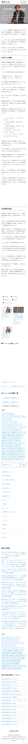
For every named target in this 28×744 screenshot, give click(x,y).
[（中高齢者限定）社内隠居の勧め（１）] (6, 330)
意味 (11, 446)
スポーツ (4, 516)
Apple (11, 414)
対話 (18, 440)
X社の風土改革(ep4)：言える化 (9, 688)
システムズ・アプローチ (9, 421)
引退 (2, 19)
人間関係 (14, 432)
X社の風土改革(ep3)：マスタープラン (10, 685)
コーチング (6, 419)
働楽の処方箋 (16, 17)
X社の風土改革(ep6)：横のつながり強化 (11, 694)
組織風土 (5, 454)
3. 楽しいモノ (4, 500)
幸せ (4, 443)
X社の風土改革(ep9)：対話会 (8, 703)
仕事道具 (4, 504)
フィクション (17, 424)
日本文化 (12, 448)
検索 (24, 464)
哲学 (19, 438)
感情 (18, 446)
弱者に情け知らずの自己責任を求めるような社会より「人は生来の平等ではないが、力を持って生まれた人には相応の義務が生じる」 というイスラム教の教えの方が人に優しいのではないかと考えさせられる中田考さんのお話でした (13, 625)
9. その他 (3, 537)
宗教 (12, 440)
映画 (4, 451)
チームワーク (6, 424)
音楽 (12, 459)
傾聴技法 (5, 438)
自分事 (15, 456)
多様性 (5, 440)
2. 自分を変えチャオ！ (8, 17)
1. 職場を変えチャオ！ (6, 472)
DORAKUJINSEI (7, 736)
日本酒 (20, 448)
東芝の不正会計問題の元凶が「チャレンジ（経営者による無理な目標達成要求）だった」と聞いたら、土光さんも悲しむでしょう (13, 577)
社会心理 (21, 451)
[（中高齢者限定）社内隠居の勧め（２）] (6, 310)
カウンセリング (19, 416)
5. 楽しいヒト (4, 533)
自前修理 (4, 524)
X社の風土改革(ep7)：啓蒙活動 (9, 697)
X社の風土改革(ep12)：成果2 (8, 712)
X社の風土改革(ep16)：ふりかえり (10, 724)
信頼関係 (19, 435)
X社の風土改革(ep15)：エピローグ (10, 721)
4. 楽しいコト (4, 508)
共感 (13, 438)
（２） (3, 40)
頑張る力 (19, 459)
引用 (10, 443)
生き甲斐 (6, 19)
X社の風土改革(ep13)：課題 (8, 715)
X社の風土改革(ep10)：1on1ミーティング (11, 706)
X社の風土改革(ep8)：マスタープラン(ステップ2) (13, 700)
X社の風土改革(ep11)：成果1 (8, 709)
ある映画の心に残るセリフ (8, 512)
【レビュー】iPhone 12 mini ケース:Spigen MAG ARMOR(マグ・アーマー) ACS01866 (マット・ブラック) (13, 571)
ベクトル (5, 427)
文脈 (4, 448)
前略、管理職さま (6, 475)
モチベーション (7, 430)
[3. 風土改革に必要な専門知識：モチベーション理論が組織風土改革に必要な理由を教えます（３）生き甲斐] (18, 310)
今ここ (22, 432)
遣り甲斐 (5, 459)
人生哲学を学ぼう (6, 492)
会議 (4, 435)
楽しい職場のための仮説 (8, 479)
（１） (3, 30)
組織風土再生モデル (17, 454)
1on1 (4, 414)
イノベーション (7, 416)
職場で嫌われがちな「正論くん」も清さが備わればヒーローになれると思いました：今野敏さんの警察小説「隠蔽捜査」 (13, 601)
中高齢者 (24, 17)
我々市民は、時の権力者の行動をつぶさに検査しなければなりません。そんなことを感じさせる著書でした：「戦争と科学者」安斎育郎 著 (13, 554)
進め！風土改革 (6, 484)
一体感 (17, 430)
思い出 (4, 446)
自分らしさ (6, 456)
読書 (22, 456)
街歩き (4, 528)
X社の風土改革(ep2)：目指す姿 (9, 682)
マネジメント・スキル (18, 427)
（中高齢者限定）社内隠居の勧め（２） (11, 402)
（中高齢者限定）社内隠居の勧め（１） (11, 398)
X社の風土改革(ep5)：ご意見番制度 (10, 691)
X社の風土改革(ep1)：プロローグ (9, 679)
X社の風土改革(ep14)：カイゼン (9, 718)
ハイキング (5, 520)
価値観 (11, 435)
